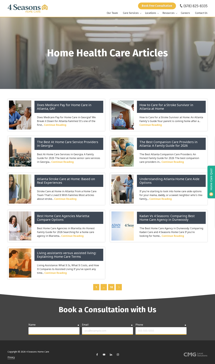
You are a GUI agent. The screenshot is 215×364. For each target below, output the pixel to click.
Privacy (11, 357)
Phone (139, 324)
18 (111, 287)
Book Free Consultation (157, 6)
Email (85, 324)
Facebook (97, 354)
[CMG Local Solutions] (195, 354)
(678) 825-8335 (195, 6)
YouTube (104, 354)
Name (32, 324)
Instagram (118, 354)
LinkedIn (111, 354)
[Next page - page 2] (119, 287)
